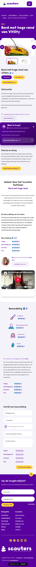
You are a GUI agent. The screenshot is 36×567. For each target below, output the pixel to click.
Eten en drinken (23, 15)
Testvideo (18, 77)
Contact (18, 529)
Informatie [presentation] (6, 77)
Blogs (3, 529)
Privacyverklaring (28, 557)
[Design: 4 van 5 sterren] (21, 450)
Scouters (4, 15)
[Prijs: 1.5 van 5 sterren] (17, 461)
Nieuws (3, 527)
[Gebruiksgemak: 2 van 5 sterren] (18, 454)
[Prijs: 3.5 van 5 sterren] (20, 461)
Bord (4, 18)
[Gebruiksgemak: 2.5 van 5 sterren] (19, 454)
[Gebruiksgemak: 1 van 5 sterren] (16, 454)
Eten (31, 15)
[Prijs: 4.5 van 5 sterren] (22, 461)
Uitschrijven (31, 504)
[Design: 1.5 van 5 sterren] (17, 450)
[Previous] (2, 47)
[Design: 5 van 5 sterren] (23, 450)
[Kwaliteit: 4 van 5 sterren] (21, 458)
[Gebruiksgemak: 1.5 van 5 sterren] (17, 454)
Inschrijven (6, 505)
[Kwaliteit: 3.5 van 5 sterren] (20, 458)
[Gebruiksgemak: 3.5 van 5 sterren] (20, 454)
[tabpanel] (18, 98)
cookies (17, 564)
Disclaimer (19, 557)
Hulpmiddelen (12, 15)
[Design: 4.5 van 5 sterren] (22, 450)
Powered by (11, 560)
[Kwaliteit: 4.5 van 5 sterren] (22, 458)
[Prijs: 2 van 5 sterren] (18, 461)
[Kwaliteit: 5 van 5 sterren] (23, 458)
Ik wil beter (4, 515)
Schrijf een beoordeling (10, 168)
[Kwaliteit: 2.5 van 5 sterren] (19, 458)
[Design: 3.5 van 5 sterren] (20, 450)
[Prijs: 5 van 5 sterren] (23, 461)
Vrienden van (19, 521)
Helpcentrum (5, 524)
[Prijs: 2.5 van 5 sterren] (19, 461)
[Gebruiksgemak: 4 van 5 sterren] (21, 454)
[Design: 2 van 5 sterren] (18, 450)
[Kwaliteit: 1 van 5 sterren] (16, 458)
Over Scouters (19, 515)
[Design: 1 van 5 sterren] (16, 450)
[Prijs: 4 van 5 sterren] (21, 461)
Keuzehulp (4, 521)
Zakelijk (17, 527)
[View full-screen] (32, 40)
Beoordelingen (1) (8, 82)
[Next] (34, 47)
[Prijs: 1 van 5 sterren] (16, 461)
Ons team (18, 518)
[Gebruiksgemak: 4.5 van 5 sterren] (22, 454)
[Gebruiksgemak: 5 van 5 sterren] (23, 454)
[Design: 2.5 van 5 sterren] (19, 450)
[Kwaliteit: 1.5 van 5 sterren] (17, 458)
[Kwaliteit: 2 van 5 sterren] (18, 458)
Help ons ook (19, 524)
